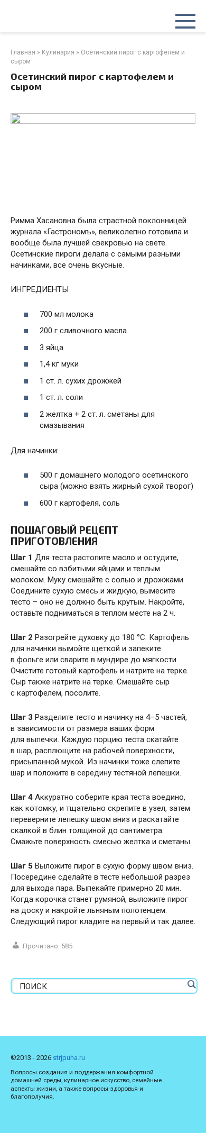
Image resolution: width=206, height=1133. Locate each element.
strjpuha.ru (69, 1058)
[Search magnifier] (191, 984)
